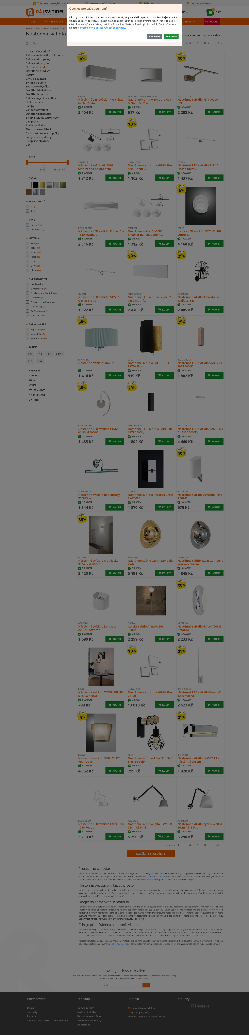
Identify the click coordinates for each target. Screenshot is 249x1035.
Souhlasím (171, 36)
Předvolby (154, 36)
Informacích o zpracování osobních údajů (102, 27)
